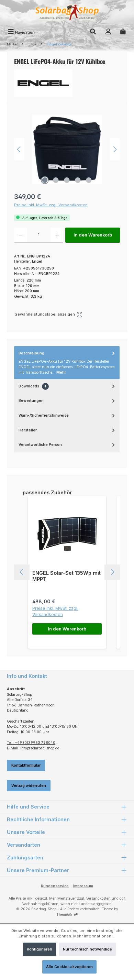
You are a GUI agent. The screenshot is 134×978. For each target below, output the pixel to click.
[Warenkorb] (123, 32)
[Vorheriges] (19, 149)
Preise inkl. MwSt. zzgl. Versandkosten (51, 204)
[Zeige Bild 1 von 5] (45, 180)
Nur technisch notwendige (87, 949)
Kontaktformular (26, 765)
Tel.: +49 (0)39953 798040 (31, 742)
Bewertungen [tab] (31, 400)
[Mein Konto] (108, 32)
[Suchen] (93, 32)
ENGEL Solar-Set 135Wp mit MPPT (66, 576)
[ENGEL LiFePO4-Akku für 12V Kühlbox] (67, 149)
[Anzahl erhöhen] (57, 235)
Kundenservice (55, 886)
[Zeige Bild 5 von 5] (89, 180)
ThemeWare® (67, 914)
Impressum (83, 886)
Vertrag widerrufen (28, 785)
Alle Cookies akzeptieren (69, 967)
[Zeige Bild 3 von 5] (67, 180)
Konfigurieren (39, 949)
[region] (67, 149)
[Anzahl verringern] (20, 235)
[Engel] (67, 83)
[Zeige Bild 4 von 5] (78, 180)
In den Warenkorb (93, 235)
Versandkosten (98, 898)
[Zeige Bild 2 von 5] (56, 180)
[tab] (67, 362)
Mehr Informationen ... (94, 936)
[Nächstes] (115, 149)
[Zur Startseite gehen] (67, 13)
